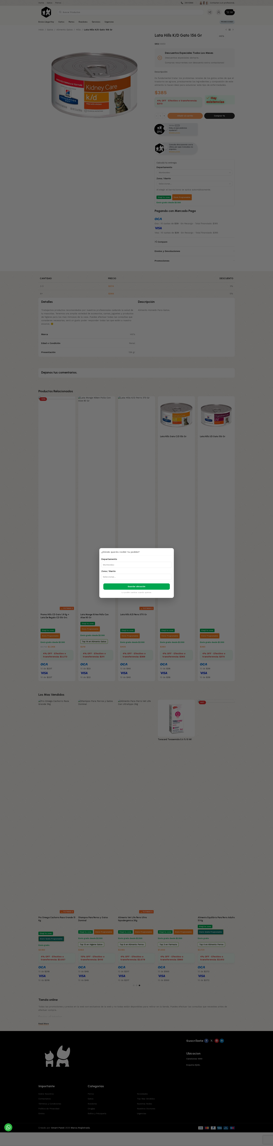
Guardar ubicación (136, 586)
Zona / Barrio (108, 571)
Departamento (109, 559)
